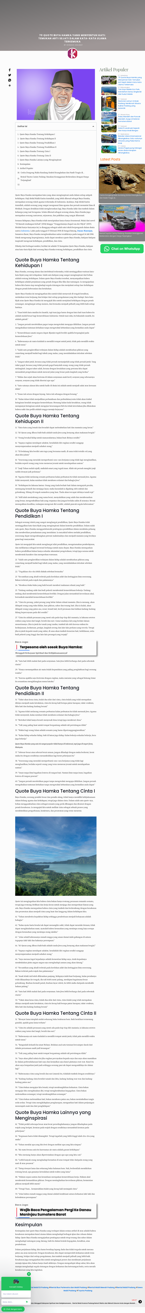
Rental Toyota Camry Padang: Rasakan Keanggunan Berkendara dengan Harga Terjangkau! (55, 178)
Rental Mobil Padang (107, 208)
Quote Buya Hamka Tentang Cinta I (35, 151)
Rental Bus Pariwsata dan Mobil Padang (69, 1287)
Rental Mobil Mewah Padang (102, 1287)
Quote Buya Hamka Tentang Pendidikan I (38, 143)
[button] (93, 126)
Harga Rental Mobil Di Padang (34, 1287)
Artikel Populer (26, 168)
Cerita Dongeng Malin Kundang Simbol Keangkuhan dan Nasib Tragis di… (52, 173)
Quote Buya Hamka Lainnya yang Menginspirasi (40, 160)
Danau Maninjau (84, 231)
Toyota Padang (85, 1290)
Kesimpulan (25, 164)
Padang (103, 168)
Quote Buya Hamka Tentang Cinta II (35, 156)
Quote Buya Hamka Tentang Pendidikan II (38, 147)
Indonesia (25, 231)
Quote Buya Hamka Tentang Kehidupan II (38, 139)
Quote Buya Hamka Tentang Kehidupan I (37, 134)
